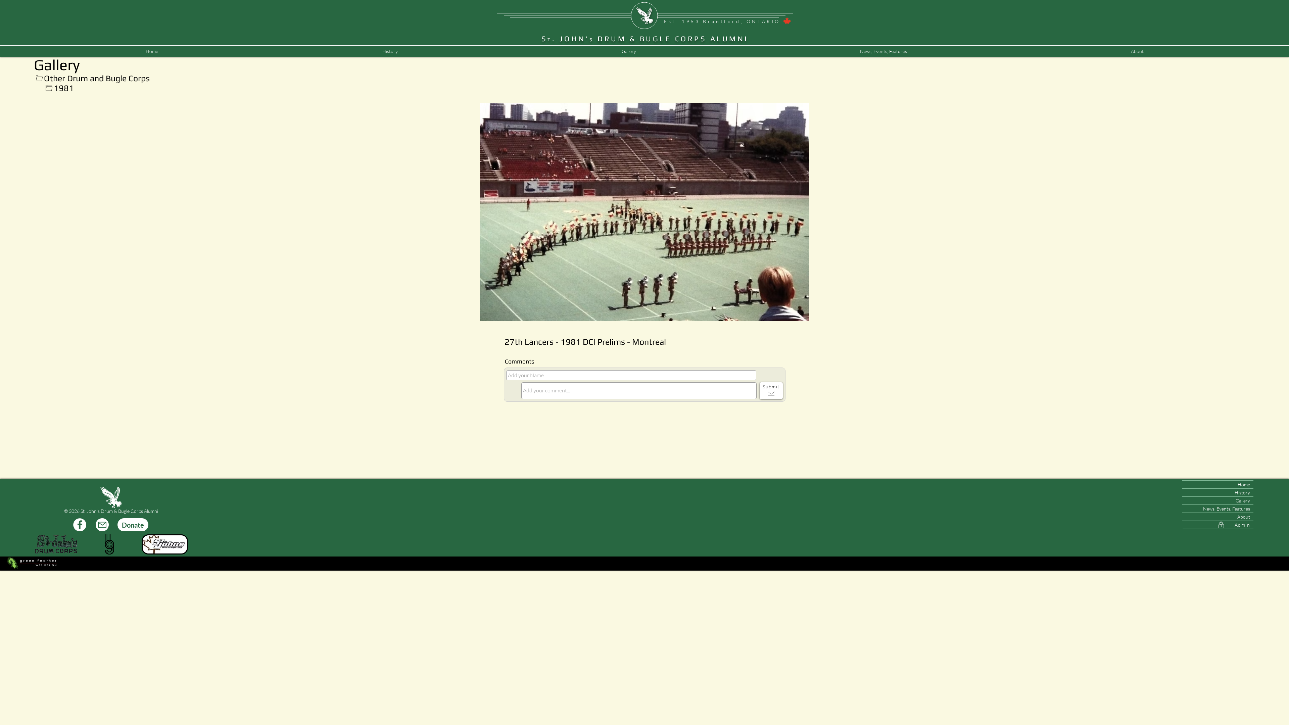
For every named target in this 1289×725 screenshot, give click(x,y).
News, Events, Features (1226, 509)
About (1243, 517)
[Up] (39, 78)
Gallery (1243, 500)
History (1242, 492)
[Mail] (102, 524)
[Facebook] (79, 524)
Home (1244, 484)
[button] (883, 51)
